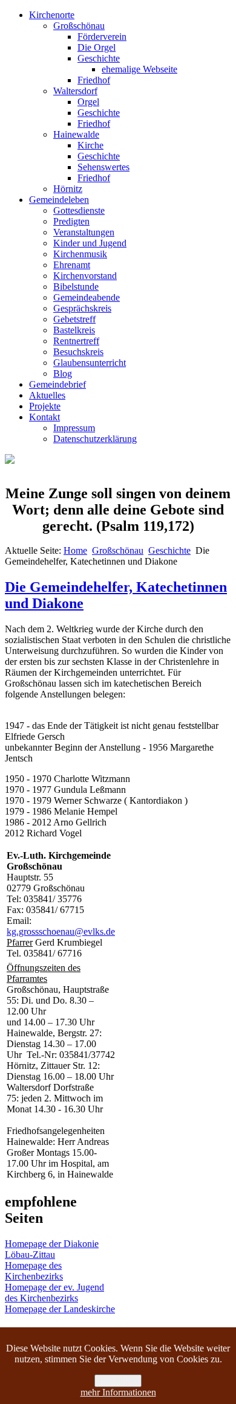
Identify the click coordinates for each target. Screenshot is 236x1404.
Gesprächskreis (82, 308)
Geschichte (98, 58)
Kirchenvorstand (85, 276)
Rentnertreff (76, 341)
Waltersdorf (75, 91)
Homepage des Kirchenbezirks (34, 1270)
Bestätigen (118, 1380)
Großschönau (79, 26)
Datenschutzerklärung (95, 439)
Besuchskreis (78, 352)
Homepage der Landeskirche (60, 1309)
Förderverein (101, 36)
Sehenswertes (103, 167)
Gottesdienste (79, 210)
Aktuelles (47, 395)
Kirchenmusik (80, 254)
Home (75, 550)
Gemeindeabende (86, 297)
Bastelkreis (74, 330)
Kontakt (44, 417)
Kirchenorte (51, 15)
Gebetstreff (74, 319)
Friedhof (93, 80)
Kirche (90, 145)
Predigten (71, 221)
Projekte (45, 406)
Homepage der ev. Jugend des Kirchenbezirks (54, 1292)
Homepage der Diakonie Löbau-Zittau (52, 1249)
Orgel (88, 102)
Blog (62, 373)
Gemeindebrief (57, 384)
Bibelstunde (76, 286)
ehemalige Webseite (139, 69)
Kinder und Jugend (89, 243)
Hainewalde (76, 134)
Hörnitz (67, 189)
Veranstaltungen (83, 232)
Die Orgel (96, 47)
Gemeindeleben (59, 199)
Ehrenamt (71, 265)
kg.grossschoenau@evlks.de (61, 931)
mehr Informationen (118, 1392)
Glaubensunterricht (89, 362)
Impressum (74, 428)
